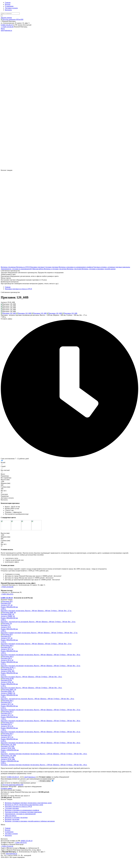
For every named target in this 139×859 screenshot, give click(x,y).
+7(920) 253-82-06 (7, 587)
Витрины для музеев (74, 269)
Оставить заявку (45, 781)
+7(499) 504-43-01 (7, 594)
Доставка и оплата (11, 8)
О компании (9, 6)
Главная (7, 2)
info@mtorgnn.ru (6, 30)
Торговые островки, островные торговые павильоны (111, 267)
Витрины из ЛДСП (23, 267)
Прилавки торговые (37, 267)
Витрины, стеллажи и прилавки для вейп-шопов (98, 269)
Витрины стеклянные (8, 267)
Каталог (7, 4)
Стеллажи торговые (51, 267)
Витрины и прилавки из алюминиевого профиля (76, 267)
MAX (3, 28)
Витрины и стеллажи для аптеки (55, 269)
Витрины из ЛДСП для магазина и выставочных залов (24, 805)
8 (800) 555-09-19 (7, 25)
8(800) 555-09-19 (26, 841)
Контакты (8, 10)
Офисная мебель (38, 269)
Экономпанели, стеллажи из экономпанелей (16, 269)
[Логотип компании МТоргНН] (12, 19)
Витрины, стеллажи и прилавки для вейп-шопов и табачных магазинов (30, 821)
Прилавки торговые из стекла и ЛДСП (18, 289)
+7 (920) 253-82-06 (7, 27)
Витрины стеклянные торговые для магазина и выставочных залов (28, 803)
